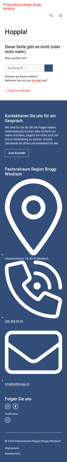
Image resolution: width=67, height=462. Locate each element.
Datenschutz (12, 453)
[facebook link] (15, 406)
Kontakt (37, 80)
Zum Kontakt (17, 153)
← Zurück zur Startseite (17, 90)
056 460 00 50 (14, 321)
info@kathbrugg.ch (17, 384)
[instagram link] (7, 406)
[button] (51, 16)
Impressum (12, 448)
